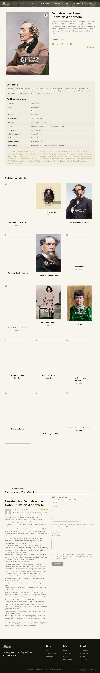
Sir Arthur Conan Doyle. (17, 223)
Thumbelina (82, 161)
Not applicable (36, 134)
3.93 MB (34, 111)
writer (19, 163)
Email (53, 516)
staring (10, 159)
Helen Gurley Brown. (48, 323)
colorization (56, 151)
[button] (52, 44)
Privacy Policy (62, 558)
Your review (56, 536)
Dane (17, 154)
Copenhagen (35, 122)
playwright (60, 156)
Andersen (19, 151)
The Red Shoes (16, 161)
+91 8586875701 (10, 655)
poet (72, 156)
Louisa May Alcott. (18, 489)
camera (31, 151)
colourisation (84, 151)
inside (21, 156)
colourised (11, 154)
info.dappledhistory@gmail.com (18, 652)
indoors (15, 156)
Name (54, 507)
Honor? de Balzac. (17, 429)
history (10, 156)
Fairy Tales (48, 154)
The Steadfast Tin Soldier (44, 161)
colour (70, 151)
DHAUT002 (35, 103)
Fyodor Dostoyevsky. (48, 212)
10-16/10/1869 (35, 107)
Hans (60, 154)
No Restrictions (36, 130)
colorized (64, 151)
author (26, 151)
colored (48, 151)
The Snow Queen (28, 161)
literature (32, 156)
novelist (45, 156)
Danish (22, 154)
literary (26, 156)
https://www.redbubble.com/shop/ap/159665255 (48, 146)
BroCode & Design (90, 670)
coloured (76, 151)
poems (67, 156)
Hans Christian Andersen (83, 154)
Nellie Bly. (79, 325)
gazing (55, 154)
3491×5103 (34, 115)
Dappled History (31, 154)
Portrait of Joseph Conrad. (17, 328)
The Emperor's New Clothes (26, 159)
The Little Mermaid (57, 159)
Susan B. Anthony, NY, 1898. (48, 434)
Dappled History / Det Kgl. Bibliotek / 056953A (47, 126)
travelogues (12, 163)
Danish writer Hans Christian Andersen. (79, 429)
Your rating (55, 531)
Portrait (77, 156)
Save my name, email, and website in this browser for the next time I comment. (74, 525)
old (55, 156)
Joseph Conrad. (79, 267)
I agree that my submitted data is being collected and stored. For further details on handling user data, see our (73, 556)
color (43, 151)
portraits (83, 156)
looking (39, 156)
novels (50, 156)
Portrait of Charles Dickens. (79, 223)
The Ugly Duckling (60, 161)
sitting (89, 156)
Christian (38, 151)
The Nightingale (70, 159)
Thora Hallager (36, 119)
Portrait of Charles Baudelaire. (17, 377)
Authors (61, 39)
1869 (13, 151)
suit (14, 159)
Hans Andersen (68, 154)
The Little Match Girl (44, 159)
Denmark (44, 122)
